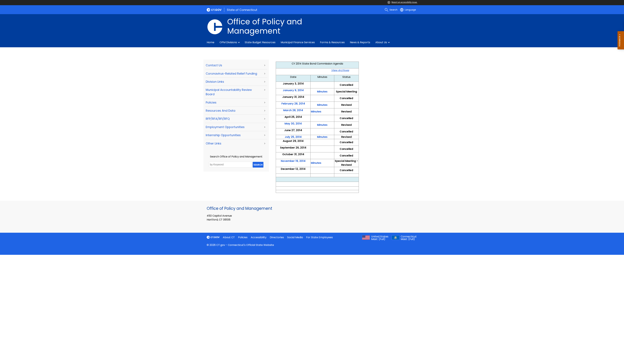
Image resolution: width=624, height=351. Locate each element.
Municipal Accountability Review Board (229, 92)
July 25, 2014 (293, 137)
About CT (229, 237)
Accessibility (258, 237)
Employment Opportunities (225, 127)
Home (210, 42)
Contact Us (214, 65)
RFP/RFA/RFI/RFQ (218, 119)
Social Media (295, 237)
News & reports (360, 42)
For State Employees (319, 237)
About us (381, 42)
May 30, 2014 (293, 123)
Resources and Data (220, 111)
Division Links (215, 82)
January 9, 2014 (293, 90)
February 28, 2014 (293, 103)
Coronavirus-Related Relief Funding (231, 74)
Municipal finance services (298, 42)
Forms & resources (332, 42)
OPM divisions (228, 42)
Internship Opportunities (223, 135)
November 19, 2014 (293, 161)
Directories (277, 237)
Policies (211, 102)
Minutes (316, 111)
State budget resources (260, 42)
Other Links (213, 143)
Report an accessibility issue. (404, 2)
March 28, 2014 (293, 110)
